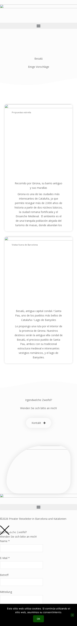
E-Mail (5, 558)
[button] (38, 26)
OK (38, 618)
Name (5, 541)
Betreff (4, 575)
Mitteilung (6, 592)
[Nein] (72, 615)
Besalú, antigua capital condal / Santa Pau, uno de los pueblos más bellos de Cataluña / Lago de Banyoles (38, 315)
